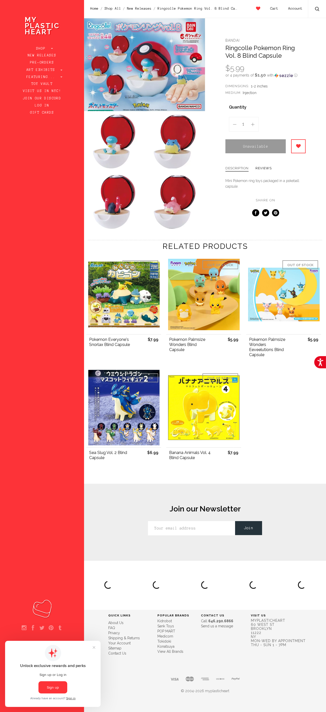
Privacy (114, 633)
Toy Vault (42, 84)
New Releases (42, 55)
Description (237, 168)
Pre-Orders (42, 62)
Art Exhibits (42, 70)
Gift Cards (42, 112)
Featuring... (42, 77)
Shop (42, 48)
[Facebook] (33, 628)
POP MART (166, 631)
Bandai (232, 40)
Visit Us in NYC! (42, 91)
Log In (42, 105)
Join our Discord (42, 98)
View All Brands (170, 651)
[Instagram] (24, 628)
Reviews (263, 168)
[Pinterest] (51, 628)
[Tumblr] (60, 628)
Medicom (165, 636)
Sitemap (114, 648)
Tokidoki (164, 641)
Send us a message (217, 626)
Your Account (119, 643)
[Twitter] (41, 628)
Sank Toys (165, 626)
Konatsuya (165, 646)
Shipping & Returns (124, 638)
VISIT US (258, 615)
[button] (265, 75)
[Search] (317, 9)
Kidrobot (164, 621)
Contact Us (117, 653)
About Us (116, 623)
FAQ (111, 628)
